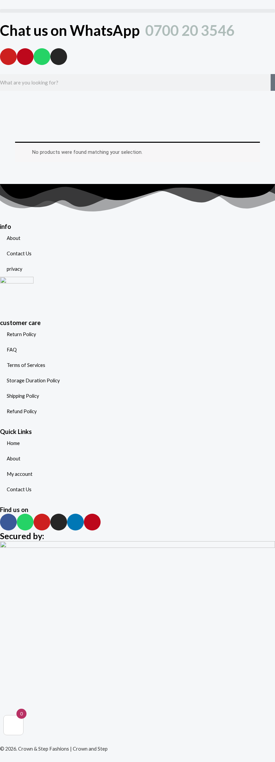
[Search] (273, 82)
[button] (137, 11)
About (13, 238)
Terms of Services (26, 365)
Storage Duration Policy (33, 380)
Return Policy (21, 334)
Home (13, 443)
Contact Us (19, 253)
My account (20, 474)
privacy (14, 269)
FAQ (12, 350)
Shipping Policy (23, 396)
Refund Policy (22, 411)
